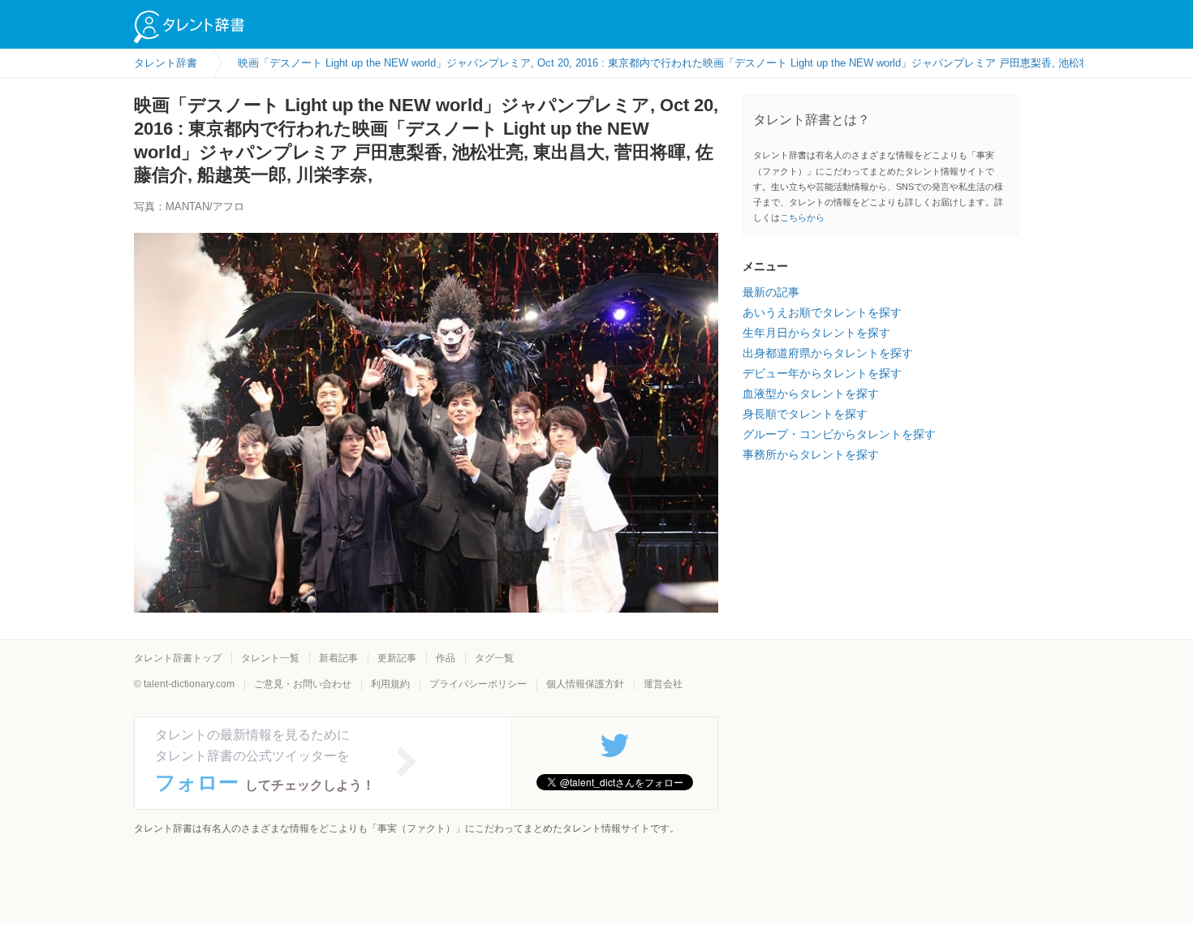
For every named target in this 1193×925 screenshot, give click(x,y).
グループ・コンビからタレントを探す (839, 434)
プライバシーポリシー (478, 684)
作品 (445, 658)
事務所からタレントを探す (811, 454)
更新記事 (396, 658)
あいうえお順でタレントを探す (822, 312)
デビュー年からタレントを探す (822, 373)
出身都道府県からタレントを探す (828, 352)
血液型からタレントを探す (811, 393)
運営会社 (663, 684)
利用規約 (390, 684)
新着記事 (338, 658)
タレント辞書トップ (178, 658)
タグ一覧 (494, 658)
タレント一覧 (270, 658)
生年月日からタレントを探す (816, 332)
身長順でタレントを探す (805, 413)
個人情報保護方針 (585, 684)
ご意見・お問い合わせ (302, 684)
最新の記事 (771, 292)
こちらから (802, 217)
